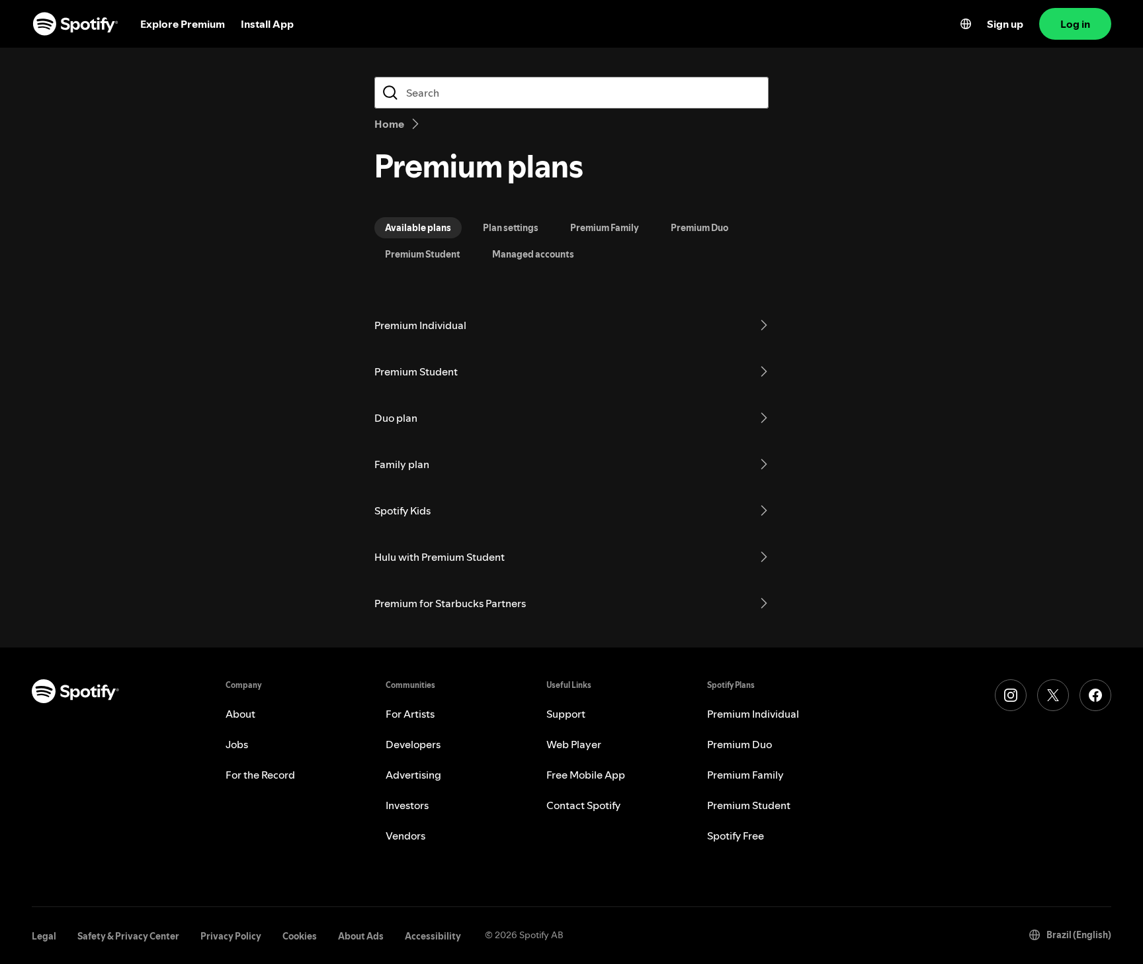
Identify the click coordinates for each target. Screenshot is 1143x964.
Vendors (405, 835)
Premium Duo (739, 744)
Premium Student (748, 805)
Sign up (1005, 24)
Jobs (237, 744)
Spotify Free (735, 835)
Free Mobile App (585, 774)
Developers (413, 744)
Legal (44, 936)
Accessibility (433, 936)
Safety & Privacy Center (128, 936)
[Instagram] (1011, 695)
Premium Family (745, 774)
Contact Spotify (583, 805)
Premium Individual (753, 713)
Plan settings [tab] (510, 227)
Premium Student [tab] (422, 254)
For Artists (410, 713)
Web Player (573, 744)
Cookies (299, 936)
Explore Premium (182, 24)
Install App (267, 24)
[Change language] (965, 23)
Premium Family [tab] (604, 227)
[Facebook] (1095, 695)
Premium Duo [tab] (699, 227)
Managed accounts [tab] (533, 254)
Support (565, 713)
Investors (407, 805)
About (240, 713)
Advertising (413, 774)
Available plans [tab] (418, 227)
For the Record (260, 774)
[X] (1053, 695)
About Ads (361, 936)
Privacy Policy (230, 936)
